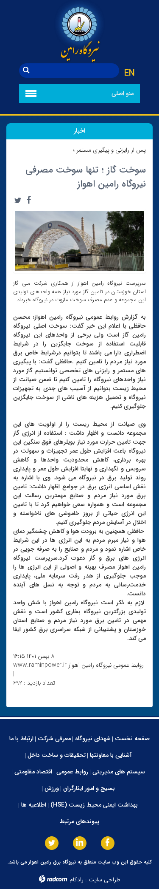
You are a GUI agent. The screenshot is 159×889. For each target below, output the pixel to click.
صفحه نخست (132, 738)
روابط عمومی (72, 771)
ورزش (52, 788)
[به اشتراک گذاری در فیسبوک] (29, 200)
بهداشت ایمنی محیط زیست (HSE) (94, 805)
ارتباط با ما (21, 738)
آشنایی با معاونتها (111, 755)
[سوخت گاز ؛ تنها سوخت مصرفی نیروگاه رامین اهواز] (79, 240)
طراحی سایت (104, 879)
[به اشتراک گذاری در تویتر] (18, 200)
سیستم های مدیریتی (118, 771)
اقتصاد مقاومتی (33, 771)
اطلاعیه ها (33, 805)
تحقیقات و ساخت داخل (57, 755)
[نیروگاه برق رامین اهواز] (79, 31)
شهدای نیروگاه (93, 738)
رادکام (77, 879)
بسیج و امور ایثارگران (89, 788)
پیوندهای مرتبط (79, 821)
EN (129, 73)
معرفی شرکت (54, 738)
